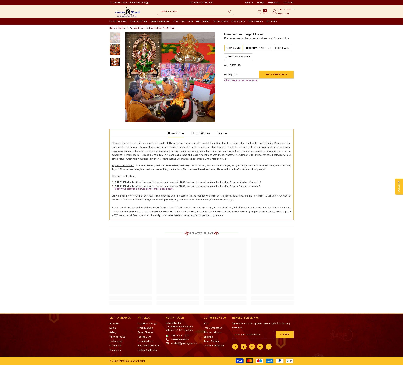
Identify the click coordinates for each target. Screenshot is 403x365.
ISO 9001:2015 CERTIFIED (201, 2)
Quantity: (228, 75)
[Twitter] (269, 347)
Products (122, 28)
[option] (170, 77)
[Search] (195, 11)
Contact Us (289, 2)
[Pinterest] (252, 347)
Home (112, 28)
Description (176, 133)
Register (290, 9)
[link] (130, 298)
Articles (260, 2)
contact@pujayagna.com (184, 343)
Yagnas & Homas (138, 28)
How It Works (201, 133)
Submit (284, 334)
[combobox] (192, 11)
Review (222, 133)
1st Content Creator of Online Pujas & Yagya (129, 2)
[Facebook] (235, 347)
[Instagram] (244, 347)
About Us (249, 2)
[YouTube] (260, 347)
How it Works (274, 2)
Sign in (280, 10)
